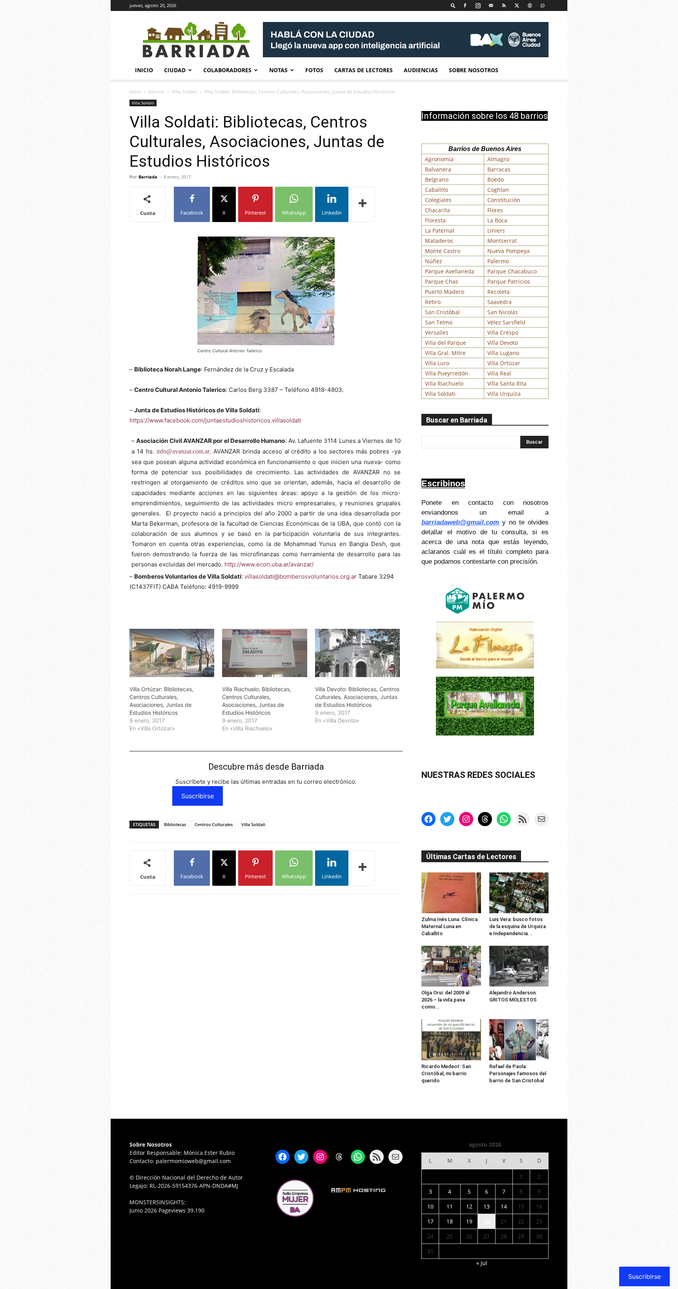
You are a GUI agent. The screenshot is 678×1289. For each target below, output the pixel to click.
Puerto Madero (444, 291)
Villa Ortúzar (503, 363)
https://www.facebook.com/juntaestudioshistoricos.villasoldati (215, 420)
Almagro (498, 159)
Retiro (433, 302)
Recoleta (498, 291)
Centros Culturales (214, 824)
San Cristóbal (442, 312)
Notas (278, 70)
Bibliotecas (175, 824)
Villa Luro (437, 363)
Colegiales (438, 200)
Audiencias (421, 70)
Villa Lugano (503, 353)
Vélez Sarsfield (506, 322)
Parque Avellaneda (449, 271)
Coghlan (498, 189)
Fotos (314, 70)
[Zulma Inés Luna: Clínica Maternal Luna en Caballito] (451, 892)
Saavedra (499, 302)
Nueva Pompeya (508, 251)
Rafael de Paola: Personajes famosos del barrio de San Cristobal (517, 1073)
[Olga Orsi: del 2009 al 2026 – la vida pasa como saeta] (451, 966)
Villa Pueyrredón (446, 373)
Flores (495, 210)
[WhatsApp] (543, 5)
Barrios (156, 91)
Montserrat (502, 240)
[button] (453, 5)
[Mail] (491, 5)
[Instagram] (478, 5)
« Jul (481, 1263)
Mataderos (439, 240)
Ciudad (175, 70)
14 (504, 1206)
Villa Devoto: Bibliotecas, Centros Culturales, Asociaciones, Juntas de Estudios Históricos (357, 697)
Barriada (148, 177)
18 (450, 1221)
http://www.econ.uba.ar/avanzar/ (268, 564)
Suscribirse (197, 796)
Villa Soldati (184, 91)
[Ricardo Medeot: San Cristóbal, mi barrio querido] (451, 1039)
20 (486, 1221)
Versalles (436, 332)
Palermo (498, 261)
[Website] (530, 5)
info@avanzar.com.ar (183, 451)
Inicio (144, 70)
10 (430, 1206)
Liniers (496, 230)
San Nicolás (502, 312)
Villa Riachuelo (444, 383)
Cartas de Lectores (363, 70)
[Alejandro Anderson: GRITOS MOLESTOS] (519, 966)
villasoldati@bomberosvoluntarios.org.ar (300, 576)
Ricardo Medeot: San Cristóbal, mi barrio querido (446, 1073)
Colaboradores (227, 70)
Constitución (503, 200)
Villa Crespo (502, 332)
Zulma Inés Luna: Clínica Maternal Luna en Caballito (449, 926)
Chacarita (437, 210)
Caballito (436, 189)
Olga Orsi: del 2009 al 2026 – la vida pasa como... (445, 1000)
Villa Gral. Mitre (445, 353)
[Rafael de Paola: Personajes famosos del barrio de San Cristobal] (519, 1039)
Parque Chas (441, 281)
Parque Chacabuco (512, 271)
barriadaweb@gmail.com (460, 522)
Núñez (433, 261)
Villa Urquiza (504, 393)
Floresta (435, 220)
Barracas (498, 169)
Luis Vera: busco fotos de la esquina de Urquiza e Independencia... (517, 926)
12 (469, 1206)
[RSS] (504, 5)
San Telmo (438, 322)
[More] (363, 204)
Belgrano (436, 179)
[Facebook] (465, 5)
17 (430, 1221)
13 (486, 1206)
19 (469, 1221)
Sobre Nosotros (473, 70)
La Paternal (439, 230)
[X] (517, 5)
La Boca (497, 220)
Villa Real (499, 373)
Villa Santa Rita (507, 383)
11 (450, 1206)
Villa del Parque (445, 342)
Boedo (495, 179)
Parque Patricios (508, 281)
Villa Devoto (502, 342)
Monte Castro (442, 251)
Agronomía (439, 159)
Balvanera (438, 169)
